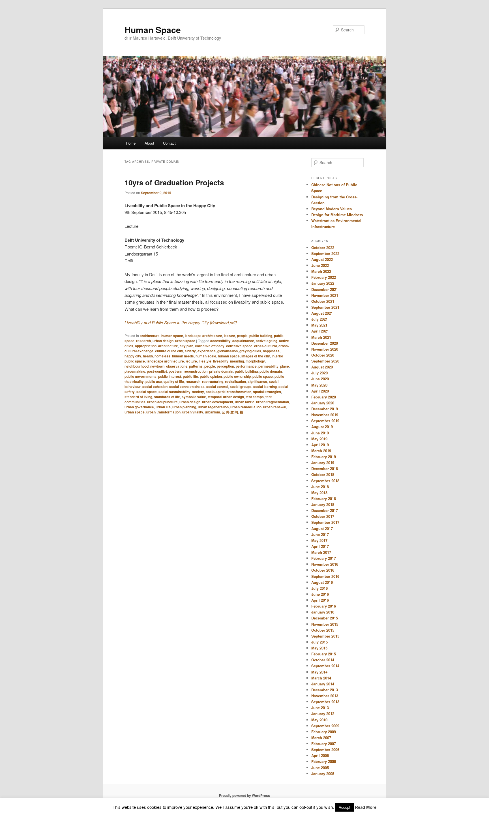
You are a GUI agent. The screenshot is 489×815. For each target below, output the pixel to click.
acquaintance (243, 340)
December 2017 (324, 510)
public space (262, 376)
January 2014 (322, 684)
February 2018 (323, 498)
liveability (220, 361)
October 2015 (322, 630)
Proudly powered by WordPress (244, 795)
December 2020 (324, 343)
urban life (163, 406)
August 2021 (322, 313)
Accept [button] (344, 807)
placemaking (135, 371)
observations (176, 366)
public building (260, 335)
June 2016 (320, 594)
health (148, 356)
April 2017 (320, 546)
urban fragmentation (272, 401)
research (143, 340)
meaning (237, 361)
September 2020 (325, 361)
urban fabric (244, 401)
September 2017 (325, 522)
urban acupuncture (162, 401)
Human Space (153, 29)
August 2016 (322, 582)
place (284, 366)
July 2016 (319, 588)
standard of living (138, 396)
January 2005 (322, 773)
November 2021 (324, 295)
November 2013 (324, 695)
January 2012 (322, 713)
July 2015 (319, 642)
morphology (255, 361)
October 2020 (322, 355)
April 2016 (320, 600)
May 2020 (319, 385)
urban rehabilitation (245, 406)
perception (225, 366)
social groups (241, 386)
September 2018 (325, 480)
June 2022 (320, 265)
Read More (365, 807)
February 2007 (323, 743)
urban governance (139, 406)
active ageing (266, 340)
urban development (217, 401)
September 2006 (325, 749)
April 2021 (320, 331)
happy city (133, 356)
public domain (270, 371)
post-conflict (157, 371)
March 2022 (321, 271)
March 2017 (321, 552)
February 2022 (323, 277)
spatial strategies (267, 391)
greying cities (250, 350)
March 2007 (321, 737)
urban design (163, 340)
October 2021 (322, 301)
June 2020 (320, 378)
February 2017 (323, 558)
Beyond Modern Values (331, 208)
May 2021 (319, 325)
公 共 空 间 (230, 412)
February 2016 (323, 606)
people (242, 335)
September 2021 (325, 307)
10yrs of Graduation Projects (174, 182)
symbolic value (194, 396)
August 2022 (322, 259)
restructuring (212, 381)
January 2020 (322, 403)
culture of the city (169, 350)
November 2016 (324, 564)
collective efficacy (209, 345)
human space (172, 335)
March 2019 (321, 450)
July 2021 (319, 319)
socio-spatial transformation (228, 391)
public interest (169, 376)
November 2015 (324, 624)
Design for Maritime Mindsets (337, 214)
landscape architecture (203, 335)
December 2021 (324, 289)
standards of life (167, 396)
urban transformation (163, 412)
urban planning (184, 406)
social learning (265, 386)
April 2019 (320, 444)
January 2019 (322, 462)
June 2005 (320, 767)
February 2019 (323, 456)
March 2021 (321, 337)
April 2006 (320, 755)
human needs (183, 356)
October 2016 (322, 570)
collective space (239, 345)
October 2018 (322, 474)
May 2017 (319, 540)
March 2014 (321, 678)
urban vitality (192, 412)
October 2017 (322, 516)
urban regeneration (213, 406)
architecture (150, 335)
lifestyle (205, 361)
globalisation (227, 350)
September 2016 (325, 576)
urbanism (212, 412)
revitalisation (235, 381)
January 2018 (322, 504)
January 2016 (322, 612)
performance (246, 366)
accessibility (220, 340)
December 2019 (324, 408)
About (149, 143)
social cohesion (155, 386)
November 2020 (324, 349)
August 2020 (322, 367)
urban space (185, 340)
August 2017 (322, 528)
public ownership (237, 376)
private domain (221, 371)
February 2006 (323, 761)
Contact (169, 143)
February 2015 (323, 654)
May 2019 (319, 438)
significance (257, 381)
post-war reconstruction (188, 371)
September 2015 (325, 636)
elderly (190, 350)
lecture (229, 335)
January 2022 (322, 283)
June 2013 (320, 707)
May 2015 (319, 648)
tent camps (255, 396)
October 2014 (322, 659)
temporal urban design (226, 396)
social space (146, 391)
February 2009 (323, 731)
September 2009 (325, 725)
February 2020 (323, 397)
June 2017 (320, 534)
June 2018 (320, 486)
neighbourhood (137, 366)
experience (207, 350)
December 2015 (324, 618)
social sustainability (174, 391)
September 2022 (325, 253)
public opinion (211, 376)
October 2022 (322, 247)
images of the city (255, 356)
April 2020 (320, 391)
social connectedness (187, 386)
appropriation (145, 345)
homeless (162, 356)
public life (190, 376)
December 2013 (324, 689)
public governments (140, 376)
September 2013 (325, 701)
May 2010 (319, 719)
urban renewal (274, 406)
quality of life (174, 381)
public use (153, 381)
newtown (157, 366)
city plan (186, 345)
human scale (206, 356)
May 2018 (319, 492)
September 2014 (325, 665)
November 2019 (324, 414)
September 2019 (325, 420)
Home (131, 143)
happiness (271, 350)
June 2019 (320, 433)
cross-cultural (265, 345)
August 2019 (322, 426)
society (198, 391)
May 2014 (319, 672)
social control (217, 386)
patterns (196, 366)
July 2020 (319, 373)
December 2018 (324, 468)
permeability (268, 366)
